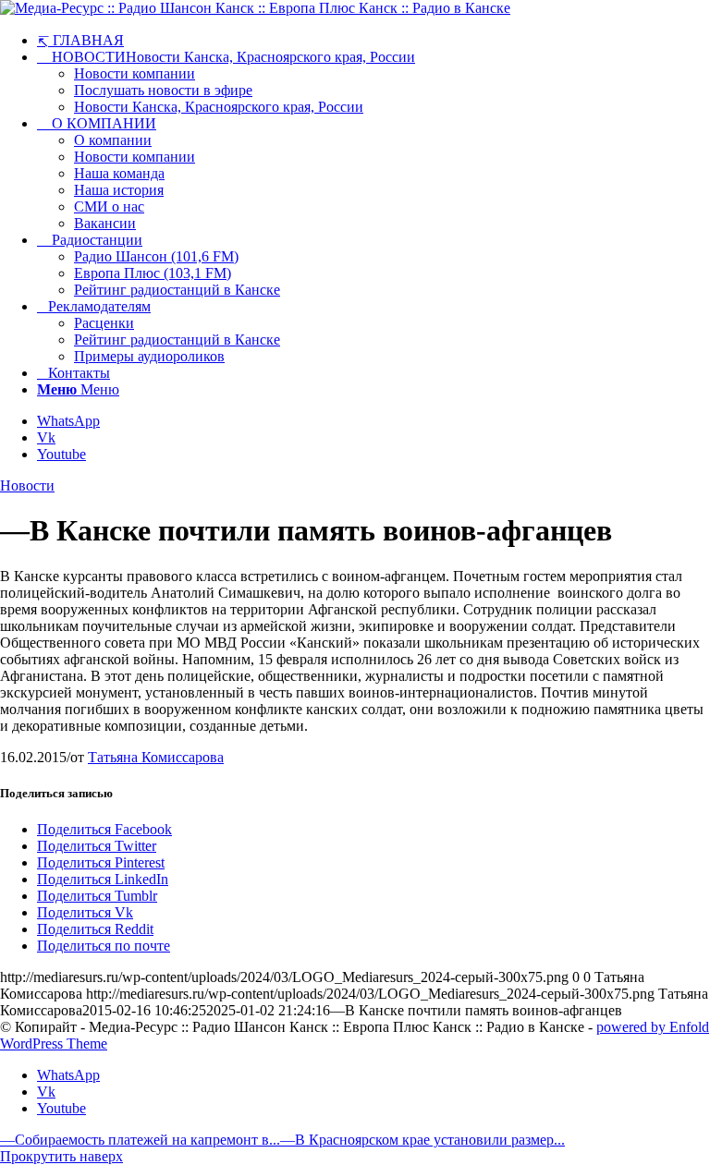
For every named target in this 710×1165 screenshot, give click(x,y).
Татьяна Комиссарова (156, 757)
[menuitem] (373, 40)
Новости (27, 485)
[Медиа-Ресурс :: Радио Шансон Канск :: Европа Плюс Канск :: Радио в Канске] (255, 8)
